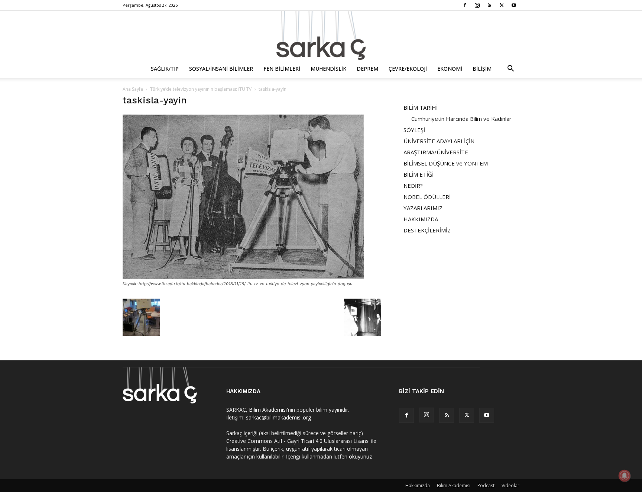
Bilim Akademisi (268, 409)
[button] (510, 69)
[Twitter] (501, 5)
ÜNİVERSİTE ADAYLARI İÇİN (438, 141)
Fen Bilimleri (281, 68)
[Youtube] (513, 5)
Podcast (486, 485)
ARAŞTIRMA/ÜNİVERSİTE (435, 152)
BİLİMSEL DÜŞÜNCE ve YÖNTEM (445, 163)
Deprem (367, 68)
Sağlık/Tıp (165, 68)
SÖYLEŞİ (414, 130)
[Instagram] (477, 5)
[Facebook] (464, 5)
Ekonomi (449, 68)
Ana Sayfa (133, 89)
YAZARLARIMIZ (422, 208)
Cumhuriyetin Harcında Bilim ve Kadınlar (461, 118)
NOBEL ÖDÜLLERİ (427, 196)
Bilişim (482, 68)
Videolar (510, 485)
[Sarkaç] (321, 35)
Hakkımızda (417, 485)
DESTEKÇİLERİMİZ (427, 230)
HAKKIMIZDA (420, 219)
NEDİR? (413, 185)
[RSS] (489, 5)
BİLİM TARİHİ (420, 107)
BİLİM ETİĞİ (418, 174)
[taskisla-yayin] (243, 277)
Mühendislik (328, 68)
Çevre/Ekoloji (408, 68)
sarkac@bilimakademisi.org (278, 417)
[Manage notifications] (624, 476)
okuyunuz (360, 456)
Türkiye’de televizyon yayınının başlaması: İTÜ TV (201, 89)
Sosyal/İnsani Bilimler (221, 68)
